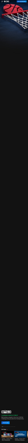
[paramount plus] (6, 1)
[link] (22, 1)
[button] (2, 1)
